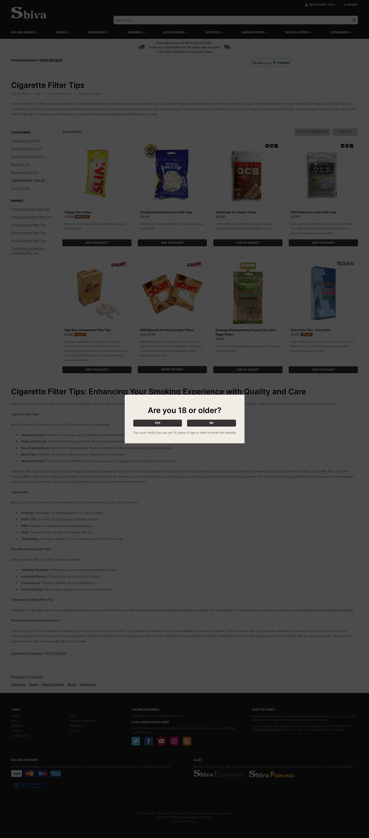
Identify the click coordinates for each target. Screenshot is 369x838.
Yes (157, 423)
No (211, 423)
